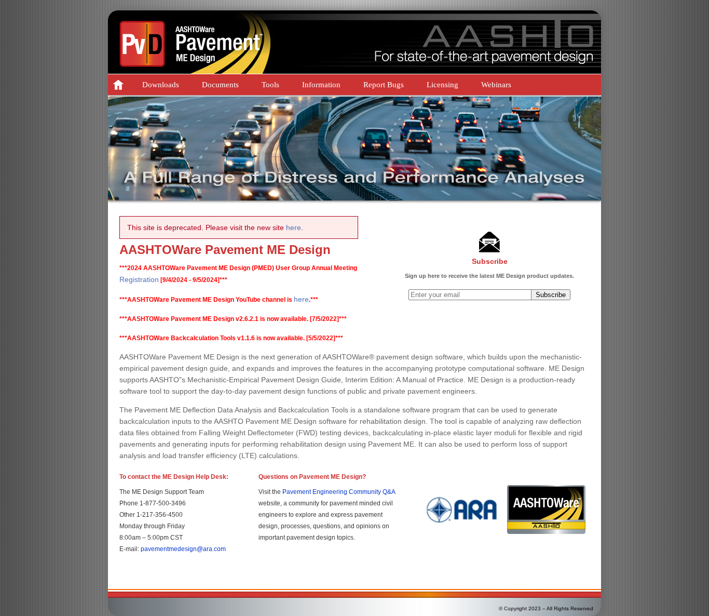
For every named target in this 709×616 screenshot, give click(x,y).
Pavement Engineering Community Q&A (338, 492)
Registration (139, 279)
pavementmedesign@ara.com (183, 549)
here (293, 227)
